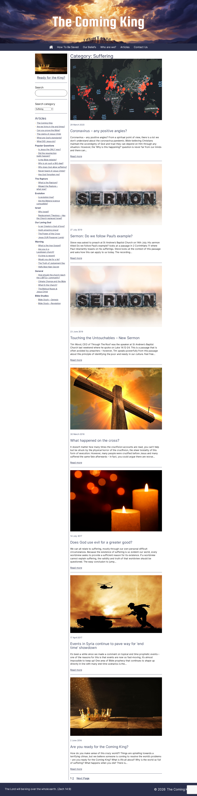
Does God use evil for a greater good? (101, 542)
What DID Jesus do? (46, 141)
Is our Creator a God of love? (51, 226)
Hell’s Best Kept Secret (48, 266)
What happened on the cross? (94, 440)
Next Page (83, 778)
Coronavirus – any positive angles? (98, 131)
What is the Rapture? (48, 182)
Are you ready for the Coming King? (99, 747)
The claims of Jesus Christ (49, 134)
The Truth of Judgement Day (51, 263)
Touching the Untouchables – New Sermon (104, 338)
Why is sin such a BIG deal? (50, 163)
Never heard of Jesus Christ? (51, 171)
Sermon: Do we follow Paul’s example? (101, 236)
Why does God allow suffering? (52, 167)
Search (39, 87)
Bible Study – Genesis (48, 299)
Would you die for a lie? (49, 259)
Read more (76, 156)
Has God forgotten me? (49, 174)
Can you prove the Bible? (48, 130)
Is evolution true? (46, 197)
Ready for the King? (51, 77)
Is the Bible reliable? (47, 159)
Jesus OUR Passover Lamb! (51, 237)
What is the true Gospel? (49, 245)
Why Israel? (43, 211)
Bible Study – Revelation (49, 303)
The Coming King (45, 123)
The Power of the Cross (49, 233)
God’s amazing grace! (48, 230)
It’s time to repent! (46, 255)
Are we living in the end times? (51, 126)
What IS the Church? (47, 285)
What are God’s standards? (49, 137)
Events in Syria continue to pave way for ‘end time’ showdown (107, 646)
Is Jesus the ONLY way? (49, 149)
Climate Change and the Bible (52, 281)
